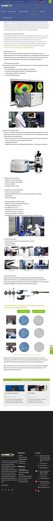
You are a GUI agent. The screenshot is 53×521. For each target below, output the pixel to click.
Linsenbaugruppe (23, 11)
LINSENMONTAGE (23, 459)
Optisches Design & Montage (25, 476)
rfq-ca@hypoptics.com (45, 487)
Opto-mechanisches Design (25, 478)
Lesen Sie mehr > (5, 485)
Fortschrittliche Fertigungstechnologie (24, 470)
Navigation (21, 453)
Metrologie (32, 393)
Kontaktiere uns (7, 17)
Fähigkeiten (21, 466)
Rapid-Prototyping (23, 479)
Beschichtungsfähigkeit (24, 472)
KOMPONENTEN (12, 11)
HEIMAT (3, 11)
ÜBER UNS (42, 11)
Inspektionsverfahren (12, 393)
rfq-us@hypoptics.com (45, 478)
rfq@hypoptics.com (19, 1)
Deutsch (44, 1)
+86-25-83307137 (6, 1)
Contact (38, 453)
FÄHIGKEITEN (34, 11)
